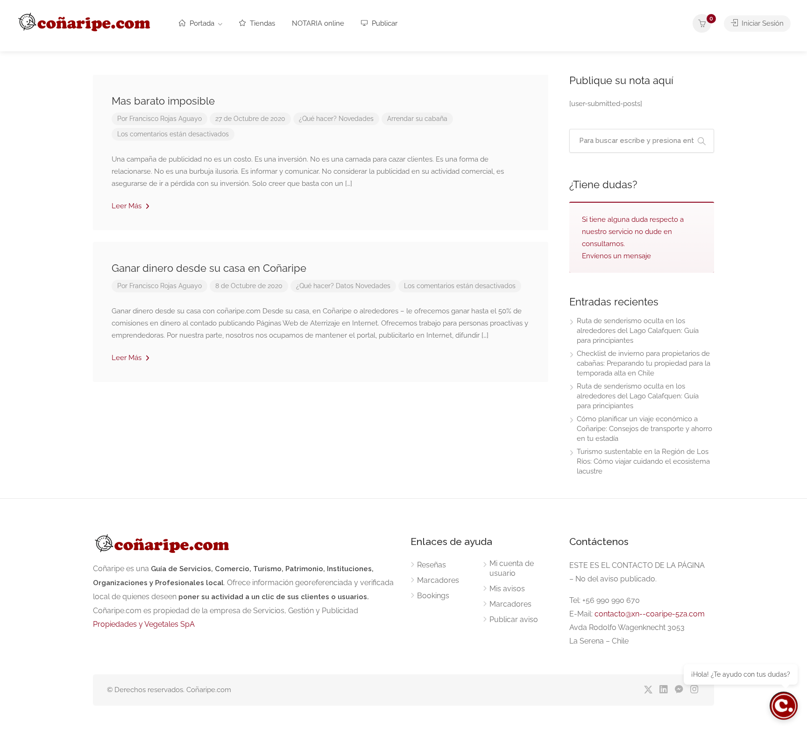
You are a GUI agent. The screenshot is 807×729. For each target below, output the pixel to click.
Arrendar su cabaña (417, 118)
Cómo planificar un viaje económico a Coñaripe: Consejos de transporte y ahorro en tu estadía (644, 429)
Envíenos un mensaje (616, 256)
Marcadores (438, 580)
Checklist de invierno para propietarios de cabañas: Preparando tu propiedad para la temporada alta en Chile (643, 363)
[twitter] (648, 690)
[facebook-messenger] (679, 690)
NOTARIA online (318, 23)
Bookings (433, 595)
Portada (201, 23)
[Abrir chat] (784, 706)
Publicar (383, 23)
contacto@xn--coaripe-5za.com (650, 613)
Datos (345, 286)
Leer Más (127, 206)
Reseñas (431, 564)
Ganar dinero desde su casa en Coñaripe (209, 268)
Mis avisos (507, 588)
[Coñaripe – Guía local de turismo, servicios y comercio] (85, 20)
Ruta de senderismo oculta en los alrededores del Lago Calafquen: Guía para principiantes (638, 331)
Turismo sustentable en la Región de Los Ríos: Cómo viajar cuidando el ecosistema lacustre (643, 461)
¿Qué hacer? (318, 118)
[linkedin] (663, 690)
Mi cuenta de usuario (511, 568)
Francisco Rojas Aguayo (165, 118)
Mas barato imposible (163, 101)
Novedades (356, 118)
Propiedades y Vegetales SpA (144, 624)
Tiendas (261, 23)
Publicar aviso (513, 619)
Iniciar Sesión (762, 23)
